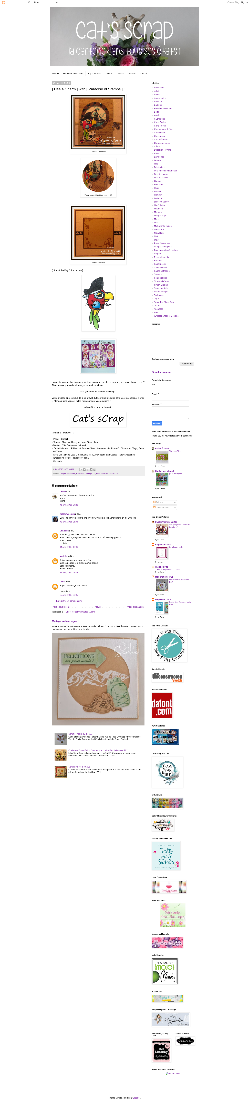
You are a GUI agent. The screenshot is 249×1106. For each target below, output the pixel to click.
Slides (109, 73)
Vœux (157, 312)
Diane (62, 581)
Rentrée (158, 260)
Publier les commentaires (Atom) (80, 612)
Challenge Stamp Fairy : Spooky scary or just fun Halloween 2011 (98, 750)
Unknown (64, 531)
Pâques (157, 254)
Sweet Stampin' (161, 291)
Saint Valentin (160, 267)
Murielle (63, 556)
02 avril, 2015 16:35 (69, 522)
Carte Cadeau (160, 122)
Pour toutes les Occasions (107, 473)
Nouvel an (159, 233)
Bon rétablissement (163, 108)
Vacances (158, 309)
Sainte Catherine (162, 271)
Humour (158, 195)
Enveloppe (159, 157)
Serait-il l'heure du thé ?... (80, 734)
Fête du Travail (161, 178)
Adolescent (159, 87)
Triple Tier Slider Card (164, 302)
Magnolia (158, 209)
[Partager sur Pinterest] (94, 469)
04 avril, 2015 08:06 (69, 547)
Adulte (157, 91)
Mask (156, 219)
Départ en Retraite (162, 150)
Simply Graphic (161, 285)
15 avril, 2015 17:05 (69, 595)
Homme (157, 191)
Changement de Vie (163, 129)
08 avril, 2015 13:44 (69, 572)
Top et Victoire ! (95, 73)
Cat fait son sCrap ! (164, 471)
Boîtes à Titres (162, 448)
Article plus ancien (135, 607)
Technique (159, 295)
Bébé (156, 115)
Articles (159, 502)
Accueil (55, 73)
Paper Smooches (68, 473)
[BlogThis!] (84, 469)
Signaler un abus (161, 372)
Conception (159, 136)
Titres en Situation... (177, 451)
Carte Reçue (160, 126)
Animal (157, 94)
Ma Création (159, 205)
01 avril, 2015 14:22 (69, 505)
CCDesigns (159, 119)
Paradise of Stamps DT (85, 473)
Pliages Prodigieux (163, 247)
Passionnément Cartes (166, 522)
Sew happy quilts (176, 547)
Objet (156, 240)
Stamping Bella (161, 288)
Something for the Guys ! (79, 767)
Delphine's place (163, 599)
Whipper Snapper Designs (166, 316)
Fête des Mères (161, 174)
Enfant (157, 153)
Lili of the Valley (161, 202)
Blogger (136, 1098)
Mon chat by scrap (164, 577)
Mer (156, 222)
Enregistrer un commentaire (69, 601)
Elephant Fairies (163, 544)
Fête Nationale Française (165, 171)
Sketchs (132, 73)
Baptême (158, 105)
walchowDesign (67, 514)
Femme (157, 160)
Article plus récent (61, 607)
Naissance (159, 229)
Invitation (158, 198)
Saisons (158, 274)
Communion (159, 132)
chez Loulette (161, 567)
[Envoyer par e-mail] (81, 469)
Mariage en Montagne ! (65, 621)
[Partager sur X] (87, 469)
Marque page (160, 216)
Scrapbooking (160, 278)
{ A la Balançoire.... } (177, 474)
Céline (63, 491)
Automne (158, 101)
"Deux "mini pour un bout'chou (167, 569)
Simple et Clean (161, 281)
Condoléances (161, 139)
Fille (156, 164)
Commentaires (162, 507)
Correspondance (162, 143)
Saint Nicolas (160, 264)
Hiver (156, 188)
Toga (156, 298)
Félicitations (159, 167)
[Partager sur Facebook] (90, 469)
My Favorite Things (163, 226)
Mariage (158, 212)
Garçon (157, 181)
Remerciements (161, 257)
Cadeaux (144, 73)
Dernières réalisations (73, 73)
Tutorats (120, 73)
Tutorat (157, 305)
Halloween (159, 184)
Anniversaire (160, 98)
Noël (156, 236)
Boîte (156, 112)
